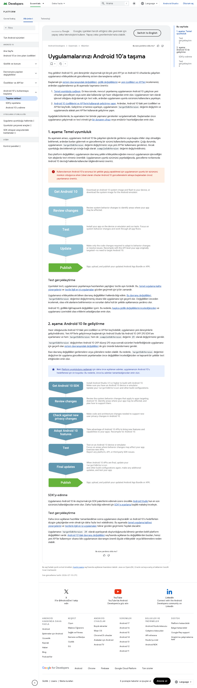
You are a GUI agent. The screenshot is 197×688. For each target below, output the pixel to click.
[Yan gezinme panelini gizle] (35, 683)
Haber (45, 647)
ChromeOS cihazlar (103, 635)
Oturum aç (188, 3)
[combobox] (114, 3)
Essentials (35, 3)
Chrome (91, 668)
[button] (17, 63)
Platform (9, 11)
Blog (44, 652)
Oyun (70, 623)
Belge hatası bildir (179, 628)
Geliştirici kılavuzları (154, 630)
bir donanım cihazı (101, 119)
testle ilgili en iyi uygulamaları (79, 289)
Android (46, 629)
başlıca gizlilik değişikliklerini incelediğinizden (134, 308)
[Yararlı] (158, 46)
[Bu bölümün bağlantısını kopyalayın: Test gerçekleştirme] (78, 280)
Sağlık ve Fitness (75, 632)
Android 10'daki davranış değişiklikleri (86, 535)
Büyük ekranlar (100, 626)
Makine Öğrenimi (76, 628)
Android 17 (125, 623)
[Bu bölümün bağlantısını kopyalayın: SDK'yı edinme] (70, 495)
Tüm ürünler (147, 668)
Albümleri (28, 18)
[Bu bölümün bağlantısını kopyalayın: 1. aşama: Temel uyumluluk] (94, 132)
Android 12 (125, 646)
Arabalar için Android (103, 640)
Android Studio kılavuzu (156, 626)
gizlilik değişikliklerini (108, 82)
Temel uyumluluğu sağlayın (67, 91)
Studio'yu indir (151, 640)
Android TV (99, 644)
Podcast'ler (47, 656)
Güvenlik (46, 638)
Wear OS (98, 630)
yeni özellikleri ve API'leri (133, 82)
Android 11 (124, 651)
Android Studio (170, 3)
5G (69, 646)
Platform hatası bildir (180, 623)
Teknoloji (45, 18)
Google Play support (180, 632)
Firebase (105, 668)
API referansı (151, 635)
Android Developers (56, 46)
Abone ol (162, 681)
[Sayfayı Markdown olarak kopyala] (60, 63)
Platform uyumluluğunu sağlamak (77, 369)
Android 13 (124, 641)
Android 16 (125, 628)
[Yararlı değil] (162, 46)
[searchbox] (19, 28)
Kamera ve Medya (76, 637)
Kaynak (45, 643)
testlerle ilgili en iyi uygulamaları (81, 526)
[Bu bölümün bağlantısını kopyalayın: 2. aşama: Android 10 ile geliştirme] (107, 324)
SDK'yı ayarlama (122, 504)
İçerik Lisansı (78, 567)
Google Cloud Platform (125, 668)
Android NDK (151, 644)
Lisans (54, 681)
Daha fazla (57, 3)
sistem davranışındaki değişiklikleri (80, 82)
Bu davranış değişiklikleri (139, 295)
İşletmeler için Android (52, 633)
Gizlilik (71, 641)
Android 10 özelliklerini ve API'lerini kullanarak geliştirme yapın (85, 103)
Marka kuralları (66, 681)
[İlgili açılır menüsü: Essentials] (44, 3)
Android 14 (125, 637)
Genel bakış (9, 18)
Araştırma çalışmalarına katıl (182, 638)
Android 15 (125, 632)
